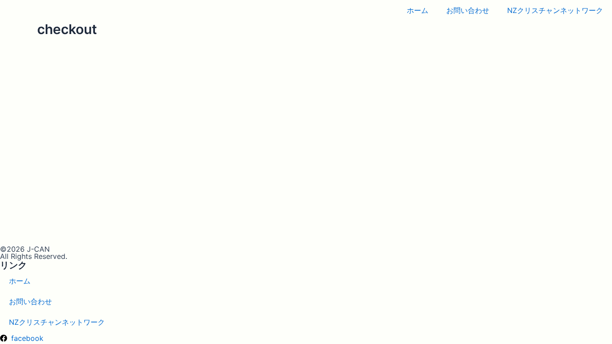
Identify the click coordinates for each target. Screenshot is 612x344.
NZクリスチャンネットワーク (555, 10)
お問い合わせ (467, 10)
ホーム (417, 10)
